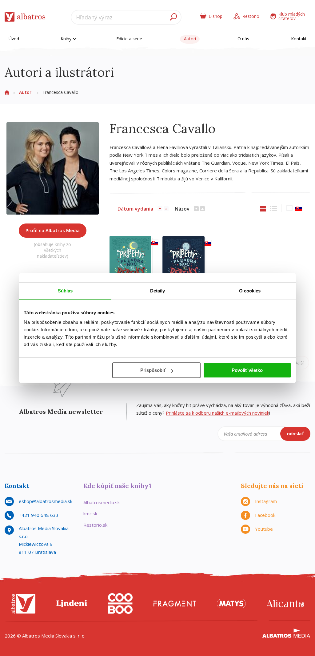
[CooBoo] (120, 603)
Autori (190, 39)
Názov (182, 208)
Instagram (266, 501)
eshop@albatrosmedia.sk (45, 501)
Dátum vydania (135, 208)
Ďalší (299, 363)
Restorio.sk (95, 525)
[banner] (25, 18)
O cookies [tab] (250, 290)
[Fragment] (174, 603)
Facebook (265, 515)
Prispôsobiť (153, 370)
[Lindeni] (71, 603)
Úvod (14, 39)
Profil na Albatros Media (53, 230)
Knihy (67, 39)
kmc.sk (90, 513)
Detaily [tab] (157, 290)
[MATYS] (231, 603)
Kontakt (299, 39)
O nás (243, 39)
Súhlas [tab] (65, 290)
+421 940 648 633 (38, 515)
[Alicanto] (285, 603)
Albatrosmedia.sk (101, 502)
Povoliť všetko (247, 370)
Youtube (264, 529)
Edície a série (129, 39)
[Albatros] (23, 603)
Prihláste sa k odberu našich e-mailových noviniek (217, 413)
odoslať (295, 433)
